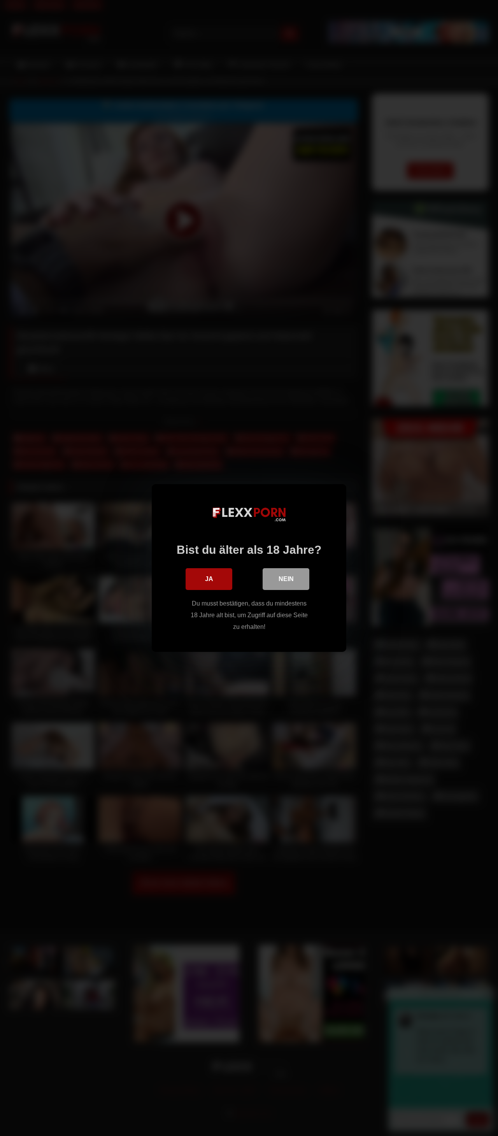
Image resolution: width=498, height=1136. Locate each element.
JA (209, 579)
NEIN (286, 579)
